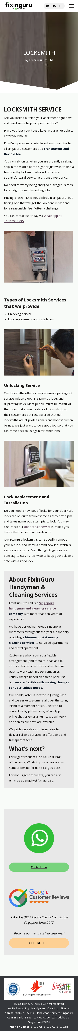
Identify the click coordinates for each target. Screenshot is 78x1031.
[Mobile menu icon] (71, 6)
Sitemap (66, 1008)
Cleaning (52, 1008)
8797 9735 (37, 1026)
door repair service (37, 527)
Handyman (38, 1008)
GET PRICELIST (39, 943)
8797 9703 (50, 1026)
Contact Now (39, 867)
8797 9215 (63, 1026)
